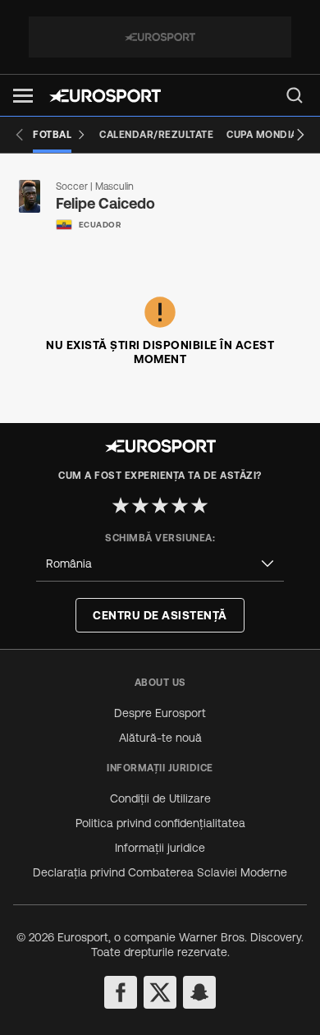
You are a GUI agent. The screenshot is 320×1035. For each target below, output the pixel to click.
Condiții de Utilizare (160, 798)
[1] (120, 505)
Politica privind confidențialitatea (160, 823)
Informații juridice (160, 847)
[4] (180, 505)
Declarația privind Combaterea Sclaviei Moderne (160, 872)
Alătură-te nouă (160, 737)
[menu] (294, 95)
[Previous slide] (19, 134)
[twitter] (160, 992)
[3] (160, 505)
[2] (140, 505)
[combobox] (160, 564)
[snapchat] (199, 992)
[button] (23, 96)
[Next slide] (300, 134)
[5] (199, 505)
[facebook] (120, 992)
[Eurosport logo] (105, 96)
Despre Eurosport (160, 713)
